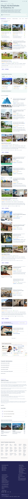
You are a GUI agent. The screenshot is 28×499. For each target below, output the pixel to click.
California (7, 76)
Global (13, 76)
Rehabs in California (4, 467)
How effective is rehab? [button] (4, 369)
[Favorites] (24, 1)
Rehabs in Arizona (4, 470)
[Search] (23, 1)
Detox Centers (20, 467)
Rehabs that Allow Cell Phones (22, 473)
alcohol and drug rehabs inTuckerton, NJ (6, 10)
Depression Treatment (4, 477)
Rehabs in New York (4, 468)
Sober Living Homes (21, 469)
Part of (5, 199)
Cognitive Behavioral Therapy (22, 468)
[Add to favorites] (11, 41)
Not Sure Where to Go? (5, 465)
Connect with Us (4, 490)
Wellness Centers (21, 471)
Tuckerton (6, 95)
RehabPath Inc (7, 496)
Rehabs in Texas (4, 469)
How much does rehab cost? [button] (5, 365)
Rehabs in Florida (4, 466)
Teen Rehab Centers (4, 479)
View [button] (2, 69)
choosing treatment (15, 385)
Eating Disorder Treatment (5, 476)
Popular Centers (21, 465)
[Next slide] (25, 31)
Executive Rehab (4, 478)
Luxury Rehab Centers (21, 466)
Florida (10, 76)
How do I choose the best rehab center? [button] (7, 371)
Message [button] (7, 69)
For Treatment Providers (5, 484)
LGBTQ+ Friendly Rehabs (22, 470)
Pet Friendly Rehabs (21, 472)
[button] (26, 1)
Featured (3, 76)
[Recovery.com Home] (4, 1)
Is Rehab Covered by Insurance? (22, 478)
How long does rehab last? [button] (5, 367)
